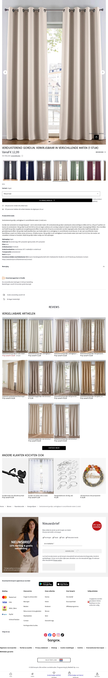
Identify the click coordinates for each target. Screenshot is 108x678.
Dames (47, 597)
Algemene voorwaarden (8, 648)
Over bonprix (70, 591)
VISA (10, 602)
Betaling (4, 591)
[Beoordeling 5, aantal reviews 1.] (99, 152)
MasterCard (12, 597)
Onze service (28, 591)
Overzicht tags (49, 621)
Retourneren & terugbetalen (32, 611)
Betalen (26, 606)
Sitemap (54, 648)
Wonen (47, 611)
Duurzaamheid (71, 602)
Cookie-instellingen (67, 648)
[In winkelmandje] (96, 137)
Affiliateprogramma (72, 606)
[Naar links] (5, 72)
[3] (54, 141)
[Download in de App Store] (63, 584)
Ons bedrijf (69, 597)
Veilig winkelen (93, 591)
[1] (49, 141)
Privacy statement (41, 648)
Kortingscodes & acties (31, 625)
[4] (56, 141)
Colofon (80, 648)
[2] (52, 141)
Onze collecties (50, 591)
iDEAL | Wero (13, 608)
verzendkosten (15, 156)
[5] (58, 141)
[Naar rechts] (103, 72)
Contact (26, 621)
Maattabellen (28, 616)
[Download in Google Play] (46, 584)
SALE (46, 616)
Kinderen (48, 606)
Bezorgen (26, 602)
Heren (47, 602)
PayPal (11, 614)
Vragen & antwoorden (30, 597)
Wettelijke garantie (6, 652)
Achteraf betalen (14, 620)
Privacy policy (57, 560)
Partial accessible (26, 648)
